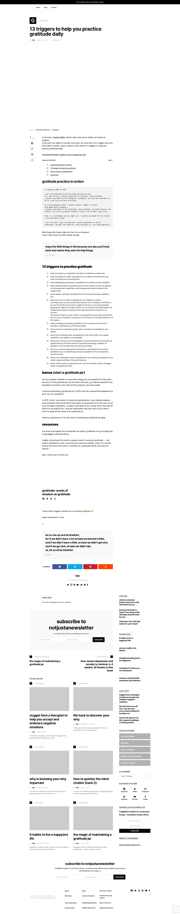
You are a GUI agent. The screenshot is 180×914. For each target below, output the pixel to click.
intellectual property (89, 903)
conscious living (105, 891)
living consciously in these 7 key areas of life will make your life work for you (129, 613)
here (103, 417)
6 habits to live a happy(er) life (72, 155)
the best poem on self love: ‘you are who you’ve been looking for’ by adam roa (129, 709)
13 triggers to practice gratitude (63, 168)
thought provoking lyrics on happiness (129, 659)
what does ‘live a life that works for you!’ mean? (129, 622)
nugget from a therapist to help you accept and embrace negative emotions (49, 721)
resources (54, 175)
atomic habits (59, 137)
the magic (48, 434)
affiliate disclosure (88, 908)
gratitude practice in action (61, 165)
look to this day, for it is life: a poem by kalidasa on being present (129, 720)
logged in (54, 602)
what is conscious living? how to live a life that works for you (129, 602)
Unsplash (55, 130)
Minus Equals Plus (50, 898)
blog (83, 891)
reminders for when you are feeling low (129, 669)
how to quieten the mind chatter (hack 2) (91, 781)
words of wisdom (88, 896)
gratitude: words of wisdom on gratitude (56, 492)
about (67, 891)
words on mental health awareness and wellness (129, 679)
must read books (71, 903)
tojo (33, 40)
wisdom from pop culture (105, 897)
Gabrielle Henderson (43, 130)
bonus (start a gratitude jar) (61, 171)
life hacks (68, 896)
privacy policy (70, 908)
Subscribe (98, 640)
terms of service (105, 903)
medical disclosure (106, 908)
